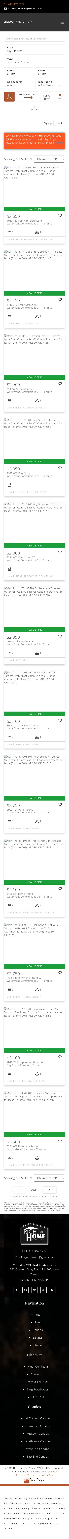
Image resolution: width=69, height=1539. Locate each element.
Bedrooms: (11, 73)
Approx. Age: (19, 82)
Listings (38, 1337)
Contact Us (38, 1374)
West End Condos (37, 1449)
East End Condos (38, 1456)
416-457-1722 (16, 4)
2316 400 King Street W (29, 559)
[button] (14, 4)
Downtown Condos (37, 1426)
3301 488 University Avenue (26, 1148)
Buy (37, 1315)
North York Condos (37, 1441)
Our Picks (38, 1397)
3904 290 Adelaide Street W (29, 727)
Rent (38, 1322)
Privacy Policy (49, 1471)
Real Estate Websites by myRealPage (34, 1474)
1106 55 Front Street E (29, 895)
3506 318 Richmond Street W (29, 979)
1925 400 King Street (29, 475)
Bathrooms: (42, 73)
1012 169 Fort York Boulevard (29, 222)
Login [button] (60, 123)
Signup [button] (48, 123)
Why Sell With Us (37, 1382)
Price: (15, 51)
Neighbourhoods (38, 1389)
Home (38, 1345)
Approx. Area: (50, 82)
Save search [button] (9, 96)
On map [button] (60, 96)
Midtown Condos (38, 1433)
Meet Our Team (38, 1366)
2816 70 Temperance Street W (25, 1063)
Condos (38, 1330)
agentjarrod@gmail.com (25, 8)
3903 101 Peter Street (29, 811)
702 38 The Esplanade (29, 643)
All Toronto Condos (37, 1418)
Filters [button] (34, 108)
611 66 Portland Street (29, 390)
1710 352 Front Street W (29, 306)
